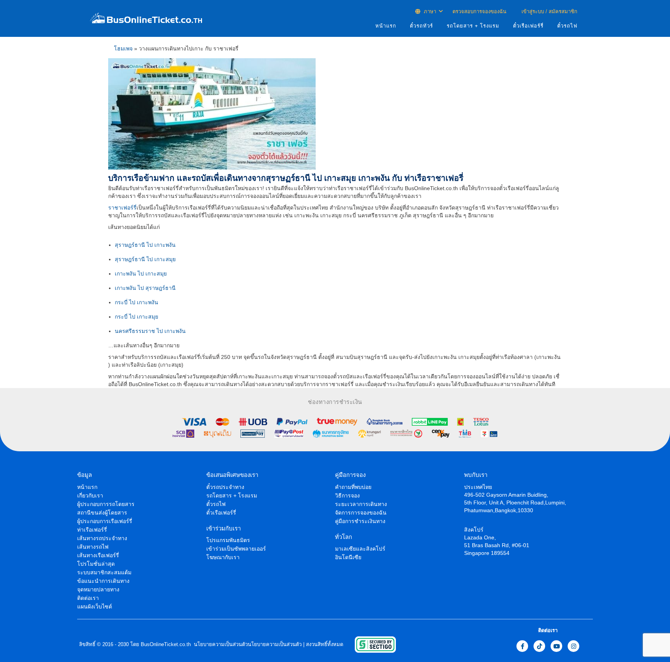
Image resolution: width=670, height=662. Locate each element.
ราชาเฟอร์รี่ (122, 207)
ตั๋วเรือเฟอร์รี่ (528, 25)
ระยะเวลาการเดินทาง (361, 504)
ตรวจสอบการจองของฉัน (479, 11)
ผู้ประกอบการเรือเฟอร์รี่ (104, 521)
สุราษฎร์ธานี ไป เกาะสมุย (145, 259)
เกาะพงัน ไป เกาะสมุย (141, 273)
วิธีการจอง (347, 495)
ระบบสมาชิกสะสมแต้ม (104, 572)
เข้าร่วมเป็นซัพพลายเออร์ (236, 549)
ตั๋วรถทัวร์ (421, 25)
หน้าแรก (385, 25)
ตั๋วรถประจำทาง (225, 487)
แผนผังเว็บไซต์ (94, 606)
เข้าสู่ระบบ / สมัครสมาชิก (548, 11)
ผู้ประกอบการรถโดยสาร (106, 504)
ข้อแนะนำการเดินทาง (103, 581)
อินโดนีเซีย (348, 557)
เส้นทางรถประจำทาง (102, 538)
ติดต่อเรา (88, 598)
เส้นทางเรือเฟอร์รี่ (98, 555)
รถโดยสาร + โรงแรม (473, 25)
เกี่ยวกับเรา (90, 495)
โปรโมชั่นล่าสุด (96, 564)
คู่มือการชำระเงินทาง (360, 521)
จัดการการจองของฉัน (361, 512)
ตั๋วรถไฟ (567, 25)
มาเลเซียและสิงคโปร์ (360, 549)
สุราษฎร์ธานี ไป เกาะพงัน (145, 245)
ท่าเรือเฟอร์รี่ (92, 530)
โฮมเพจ (123, 48)
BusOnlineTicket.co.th (165, 644)
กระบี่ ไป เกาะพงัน (136, 302)
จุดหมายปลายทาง (98, 589)
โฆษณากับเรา (223, 557)
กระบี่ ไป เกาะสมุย (136, 317)
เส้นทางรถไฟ (93, 547)
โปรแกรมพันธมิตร (228, 540)
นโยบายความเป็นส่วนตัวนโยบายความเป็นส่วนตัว (247, 644)
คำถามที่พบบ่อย (353, 487)
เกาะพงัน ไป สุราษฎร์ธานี (145, 288)
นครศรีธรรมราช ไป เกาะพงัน (150, 331)
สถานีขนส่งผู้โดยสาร (102, 512)
